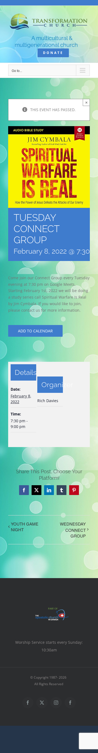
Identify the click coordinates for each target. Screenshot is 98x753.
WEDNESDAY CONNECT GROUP (73, 530)
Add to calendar (35, 331)
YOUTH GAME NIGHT (24, 526)
